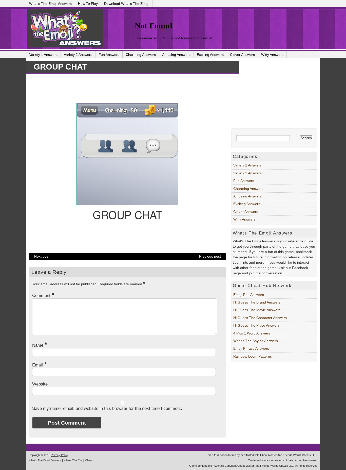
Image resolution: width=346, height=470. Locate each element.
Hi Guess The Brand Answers (256, 302)
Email (39, 365)
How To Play (88, 4)
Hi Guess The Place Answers (256, 325)
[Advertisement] (125, 87)
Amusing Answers (176, 55)
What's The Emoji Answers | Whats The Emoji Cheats (61, 460)
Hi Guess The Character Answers (260, 318)
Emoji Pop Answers (248, 295)
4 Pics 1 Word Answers (251, 333)
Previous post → (212, 256)
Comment (43, 295)
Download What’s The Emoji (126, 4)
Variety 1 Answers (43, 55)
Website (40, 384)
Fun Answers (109, 55)
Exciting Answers (210, 55)
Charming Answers (141, 55)
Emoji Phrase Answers (251, 348)
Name (39, 345)
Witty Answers (272, 55)
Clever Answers (242, 55)
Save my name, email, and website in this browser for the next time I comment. (107, 408)
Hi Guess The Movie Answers (256, 310)
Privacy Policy (59, 455)
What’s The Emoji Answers (50, 4)
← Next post (39, 256)
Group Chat (60, 66)
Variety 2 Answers (78, 55)
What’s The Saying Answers (255, 341)
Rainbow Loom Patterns (252, 356)
